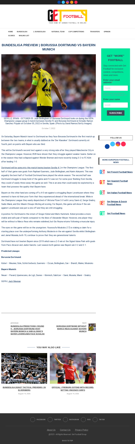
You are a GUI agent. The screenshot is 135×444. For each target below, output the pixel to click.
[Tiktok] (76, 2)
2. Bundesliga (39, 32)
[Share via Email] (58, 305)
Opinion (107, 32)
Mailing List (24, 36)
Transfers (95, 32)
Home (10, 32)
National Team (58, 32)
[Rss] (71, 2)
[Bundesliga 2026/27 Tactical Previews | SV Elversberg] (24, 368)
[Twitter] (63, 2)
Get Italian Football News (119, 193)
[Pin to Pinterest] (54, 305)
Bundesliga (22, 32)
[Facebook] (59, 2)
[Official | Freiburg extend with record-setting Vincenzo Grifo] (73, 368)
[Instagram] (67, 2)
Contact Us (65, 430)
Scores (11, 36)
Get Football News (116, 213)
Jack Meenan (14, 281)
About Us (51, 430)
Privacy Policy (81, 430)
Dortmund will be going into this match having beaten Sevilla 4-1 (31, 167)
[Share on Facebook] (44, 305)
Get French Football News (120, 172)
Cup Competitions (76, 32)
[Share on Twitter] (49, 305)
